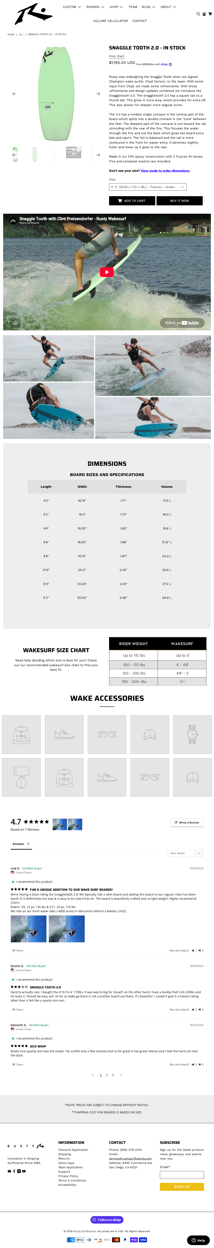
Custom (69, 7)
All (21, 34)
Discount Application (73, 1149)
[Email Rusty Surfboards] (9, 1172)
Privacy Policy (68, 1176)
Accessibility (67, 1184)
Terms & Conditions (72, 1180)
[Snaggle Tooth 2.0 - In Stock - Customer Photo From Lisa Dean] (60, 824)
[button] (194, 950)
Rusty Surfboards (85, 1231)
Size (112, 179)
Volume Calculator (110, 21)
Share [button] (19, 950)
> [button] (121, 1075)
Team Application (70, 1167)
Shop (114, 7)
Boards (93, 7)
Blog (146, 7)
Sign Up (182, 1186)
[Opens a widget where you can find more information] (198, 1240)
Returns (64, 1158)
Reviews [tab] (18, 844)
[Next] (98, 94)
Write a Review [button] (189, 822)
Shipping (64, 1154)
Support (64, 1171)
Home (11, 34)
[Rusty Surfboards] (33, 14)
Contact (139, 21)
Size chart (116, 56)
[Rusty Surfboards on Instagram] (19, 1172)
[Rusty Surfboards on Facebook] (14, 1172)
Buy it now (179, 201)
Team (133, 7)
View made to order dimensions (165, 171)
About (166, 7)
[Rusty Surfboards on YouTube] (24, 1172)
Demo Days (66, 1163)
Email (165, 1167)
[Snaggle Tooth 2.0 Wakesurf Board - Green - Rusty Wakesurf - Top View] (56, 93)
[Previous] (14, 94)
